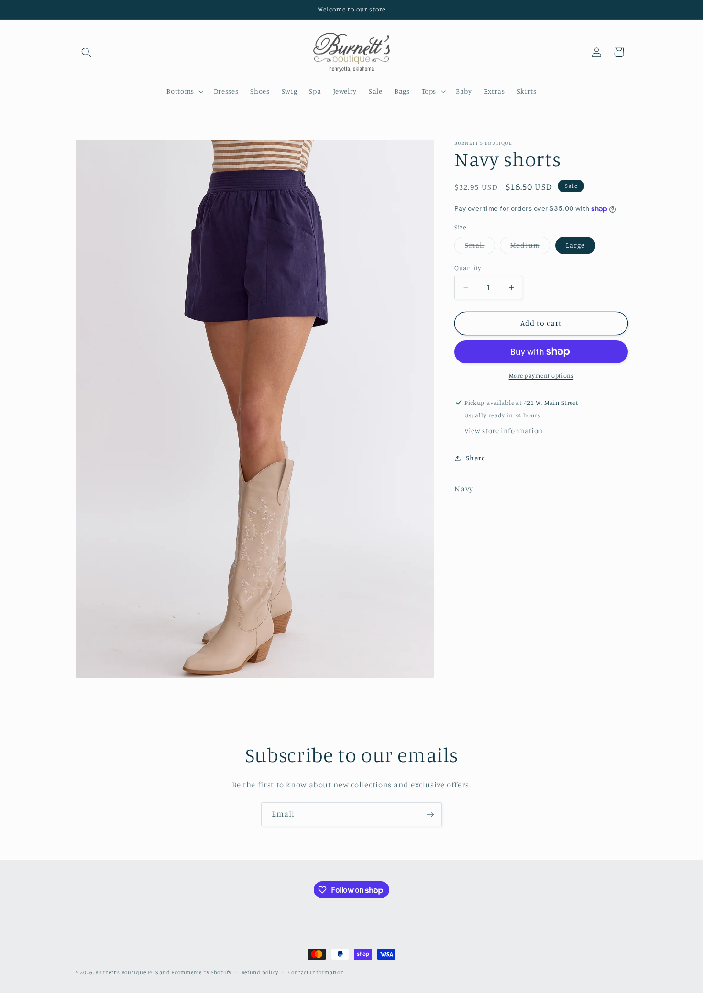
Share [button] (475, 458)
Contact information (316, 972)
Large (575, 245)
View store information (503, 430)
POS (153, 972)
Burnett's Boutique (120, 972)
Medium (530, 247)
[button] (87, 52)
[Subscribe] (430, 814)
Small (480, 247)
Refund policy (260, 972)
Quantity (467, 268)
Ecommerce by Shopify (201, 972)
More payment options (541, 375)
